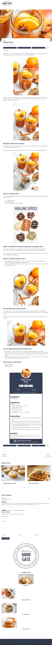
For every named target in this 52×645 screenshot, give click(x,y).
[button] (24, 381)
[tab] (25, 487)
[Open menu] (49, 3)
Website (37, 535)
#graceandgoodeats (34, 441)
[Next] (49, 476)
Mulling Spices (17, 404)
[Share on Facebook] (24, 48)
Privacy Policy (32, 641)
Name (3, 535)
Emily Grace (6, 44)
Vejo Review (48, 455)
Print (22, 385)
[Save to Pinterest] (10, 48)
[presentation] (13, 473)
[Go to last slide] (3, 476)
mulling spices (12, 196)
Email (20, 535)
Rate (31, 385)
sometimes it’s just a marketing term (12, 254)
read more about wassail (40, 150)
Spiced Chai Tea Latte (9, 364)
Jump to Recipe (5, 50)
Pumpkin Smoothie (8, 365)
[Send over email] (38, 48)
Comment (4, 521)
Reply (49, 498)
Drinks (4, 40)
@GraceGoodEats (24, 441)
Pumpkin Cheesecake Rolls (9, 483)
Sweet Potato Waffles (34, 483)
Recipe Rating (4, 516)
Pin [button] (26, 385)
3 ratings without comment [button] (19, 510)
